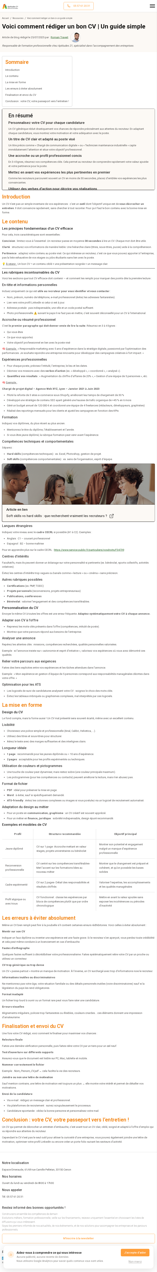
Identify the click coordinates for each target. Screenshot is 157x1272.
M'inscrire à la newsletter (78, 1238)
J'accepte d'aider (135, 1252)
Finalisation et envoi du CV (20, 94)
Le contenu (11, 75)
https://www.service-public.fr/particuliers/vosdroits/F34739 (89, 549)
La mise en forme (15, 82)
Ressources (18, 18)
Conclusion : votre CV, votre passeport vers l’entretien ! (37, 101)
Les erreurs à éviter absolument (23, 88)
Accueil (5, 18)
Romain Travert (59, 37)
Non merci (135, 1261)
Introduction (12, 69)
